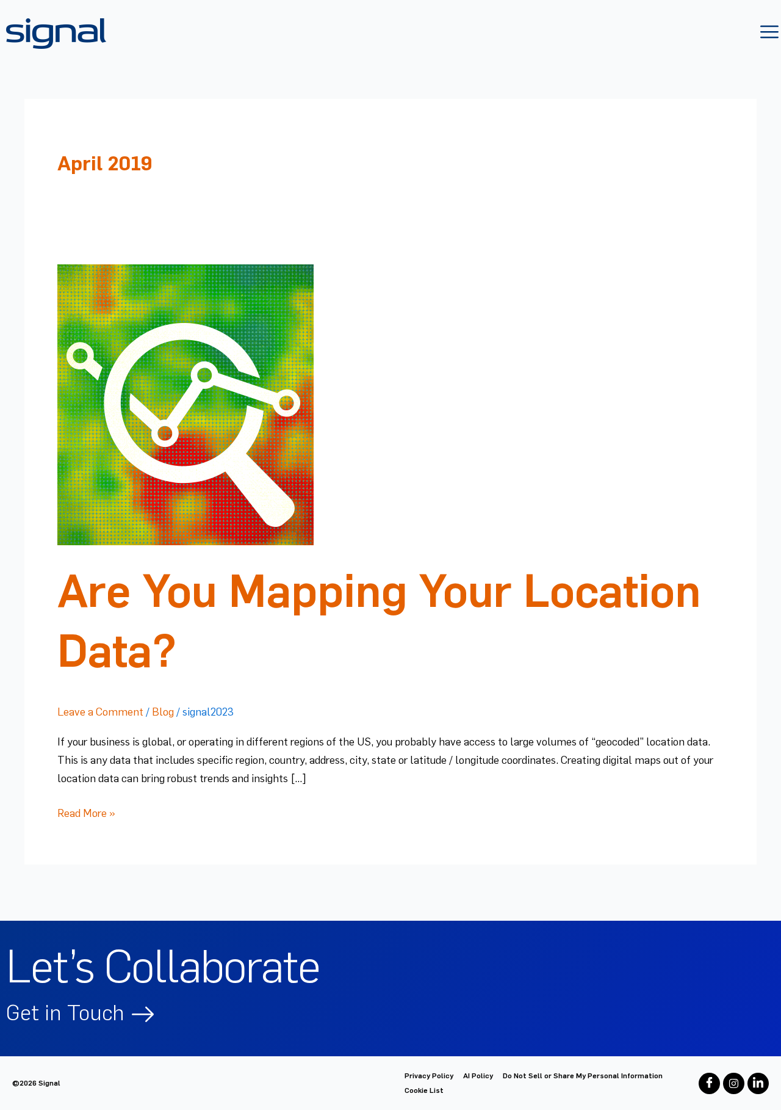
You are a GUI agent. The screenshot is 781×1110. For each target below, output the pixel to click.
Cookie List (424, 1090)
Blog (163, 712)
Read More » (86, 812)
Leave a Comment (100, 712)
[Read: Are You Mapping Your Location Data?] (185, 402)
